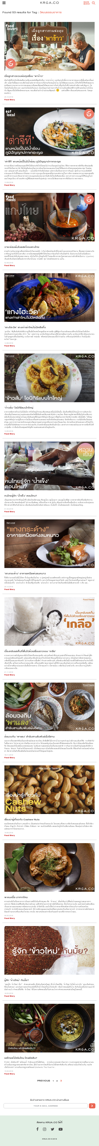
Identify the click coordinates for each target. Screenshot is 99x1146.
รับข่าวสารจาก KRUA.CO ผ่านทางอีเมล (49, 1100)
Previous (43, 1081)
